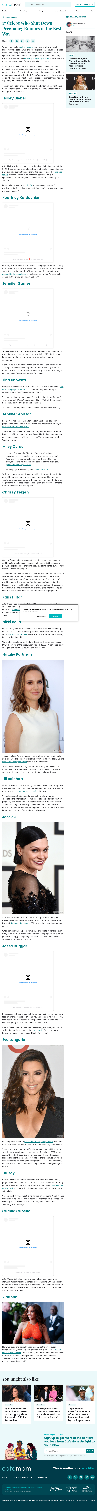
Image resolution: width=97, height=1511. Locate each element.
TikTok (30, 185)
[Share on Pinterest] (27, 41)
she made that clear (19, 923)
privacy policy (82, 1455)
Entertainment (11, 17)
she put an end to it (27, 791)
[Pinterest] (81, 1477)
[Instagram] (86, 1477)
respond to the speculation (14, 274)
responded (37, 1030)
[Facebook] (69, 1477)
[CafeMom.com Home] (11, 4)
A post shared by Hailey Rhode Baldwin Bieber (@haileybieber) (28, 160)
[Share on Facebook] (11, 41)
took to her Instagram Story (14, 762)
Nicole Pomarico (79, 23)
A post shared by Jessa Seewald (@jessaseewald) (28, 1007)
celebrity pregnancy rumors (36, 58)
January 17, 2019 (40, 469)
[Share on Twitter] (17, 41)
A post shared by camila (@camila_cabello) (28, 1272)
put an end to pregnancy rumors (38, 1141)
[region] (49, 612)
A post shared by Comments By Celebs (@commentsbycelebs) (28, 345)
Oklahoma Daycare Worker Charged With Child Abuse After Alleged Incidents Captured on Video (79, 63)
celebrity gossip (26, 47)
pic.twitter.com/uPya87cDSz (18, 465)
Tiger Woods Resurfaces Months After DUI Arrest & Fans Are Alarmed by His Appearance (79, 1414)
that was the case (17, 634)
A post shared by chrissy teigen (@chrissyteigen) (28, 553)
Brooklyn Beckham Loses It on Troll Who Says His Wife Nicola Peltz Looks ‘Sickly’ (48, 1413)
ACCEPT (55, 616)
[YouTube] (92, 1477)
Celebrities (72, 93)
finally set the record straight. (15, 426)
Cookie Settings (41, 616)
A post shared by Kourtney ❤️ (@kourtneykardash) (28, 259)
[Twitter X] (75, 1477)
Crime (71, 55)
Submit (90, 1451)
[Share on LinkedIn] (22, 41)
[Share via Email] (33, 41)
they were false (19, 610)
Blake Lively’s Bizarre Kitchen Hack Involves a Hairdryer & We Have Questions (80, 100)
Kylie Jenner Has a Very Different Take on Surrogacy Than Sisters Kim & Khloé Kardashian (16, 1414)
